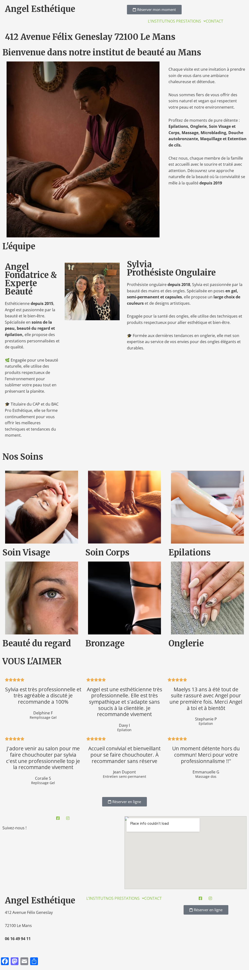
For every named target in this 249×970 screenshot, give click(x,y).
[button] (186, 21)
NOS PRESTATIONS (184, 21)
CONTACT (214, 21)
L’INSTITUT (157, 21)
